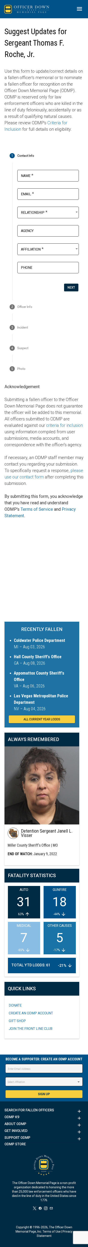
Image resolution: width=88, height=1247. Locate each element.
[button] (44, 1111)
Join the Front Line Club (30, 1029)
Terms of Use (52, 1231)
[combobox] (50, 212)
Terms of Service (37, 509)
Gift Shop (17, 1021)
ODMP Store (15, 1144)
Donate (15, 1005)
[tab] (44, 155)
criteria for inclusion (64, 425)
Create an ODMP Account (31, 1013)
